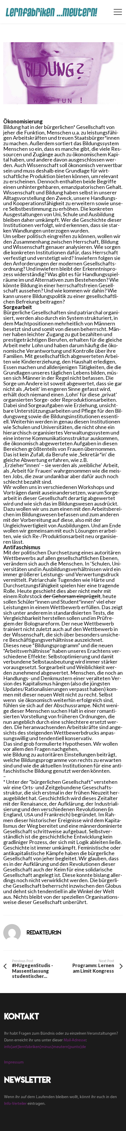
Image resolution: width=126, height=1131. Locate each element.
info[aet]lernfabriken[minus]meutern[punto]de (45, 1047)
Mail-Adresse (75, 1040)
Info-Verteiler (15, 1104)
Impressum (14, 1062)
